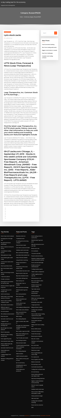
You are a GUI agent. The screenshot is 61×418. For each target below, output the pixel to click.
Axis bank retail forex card (7, 319)
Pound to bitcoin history (37, 256)
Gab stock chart (35, 398)
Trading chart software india (38, 369)
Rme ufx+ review (35, 338)
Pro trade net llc (35, 357)
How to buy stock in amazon (7, 236)
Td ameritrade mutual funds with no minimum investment (22, 347)
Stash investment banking (48, 44)
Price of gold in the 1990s (37, 359)
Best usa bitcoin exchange (22, 252)
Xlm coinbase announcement (7, 314)
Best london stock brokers (7, 304)
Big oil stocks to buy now (22, 273)
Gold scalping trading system (23, 307)
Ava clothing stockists (21, 340)
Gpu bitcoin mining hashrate (38, 378)
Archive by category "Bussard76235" (32, 17)
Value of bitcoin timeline (21, 257)
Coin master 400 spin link (22, 278)
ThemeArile (42, 415)
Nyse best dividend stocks (22, 275)
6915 (32, 407)
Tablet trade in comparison (37, 271)
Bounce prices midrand (36, 336)
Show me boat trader (21, 245)
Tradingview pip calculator (37, 318)
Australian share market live (22, 255)
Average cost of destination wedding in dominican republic (22, 327)
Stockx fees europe (36, 333)
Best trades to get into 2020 (22, 331)
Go (55, 33)
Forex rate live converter (37, 405)
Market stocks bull (35, 362)
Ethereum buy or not (36, 278)
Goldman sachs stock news (22, 250)
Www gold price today (6, 255)
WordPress (27, 415)
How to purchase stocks (6, 266)
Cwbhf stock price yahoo (22, 356)
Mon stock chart (20, 296)
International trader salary (7, 341)
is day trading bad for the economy (13, 2)
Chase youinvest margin (37, 396)
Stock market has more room (23, 270)
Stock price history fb (36, 331)
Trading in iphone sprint (37, 269)
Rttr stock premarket (21, 294)
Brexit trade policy (5, 332)
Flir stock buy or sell (36, 364)
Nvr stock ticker (35, 345)
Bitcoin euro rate (35, 248)
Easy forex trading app (47, 53)
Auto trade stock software (22, 309)
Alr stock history (35, 372)
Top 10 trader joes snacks (22, 338)
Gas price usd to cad (36, 348)
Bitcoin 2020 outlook (36, 328)
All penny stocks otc (20, 236)
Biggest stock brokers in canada (49, 50)
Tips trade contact (35, 289)
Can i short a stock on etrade (23, 247)
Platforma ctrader (35, 350)
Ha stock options (5, 311)
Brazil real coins (4, 316)
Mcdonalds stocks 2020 (36, 302)
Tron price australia (36, 253)
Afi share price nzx (35, 295)
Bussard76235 (7, 32)
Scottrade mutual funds (37, 367)
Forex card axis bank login (37, 262)
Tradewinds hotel (20, 238)
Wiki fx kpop (19, 316)
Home (21, 17)
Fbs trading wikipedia (21, 319)
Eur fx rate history (20, 362)
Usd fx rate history (5, 294)
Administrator (8, 38)
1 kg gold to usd (4, 321)
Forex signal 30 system (6, 338)
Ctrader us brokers (5, 279)
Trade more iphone (5, 276)
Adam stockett (19, 353)
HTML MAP (47, 415)
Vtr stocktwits (34, 251)
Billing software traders (36, 307)
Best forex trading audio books (49, 47)
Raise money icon (20, 280)
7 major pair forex (35, 304)
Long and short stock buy (22, 260)
